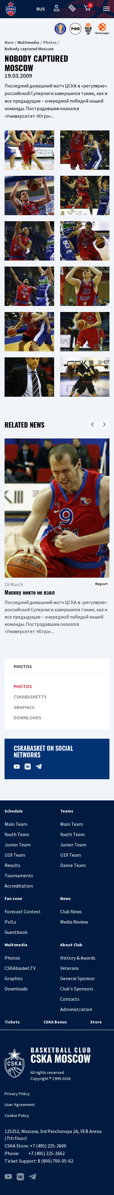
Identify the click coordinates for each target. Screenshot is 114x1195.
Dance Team (73, 865)
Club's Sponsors (76, 989)
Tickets (12, 1022)
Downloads (27, 718)
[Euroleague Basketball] (102, 29)
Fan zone (13, 898)
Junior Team (18, 845)
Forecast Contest (23, 911)
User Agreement (20, 1104)
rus (40, 9)
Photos (50, 42)
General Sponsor (77, 978)
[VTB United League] (60, 29)
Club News (71, 911)
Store (96, 1022)
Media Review (74, 922)
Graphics (24, 707)
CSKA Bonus (55, 1022)
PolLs (10, 922)
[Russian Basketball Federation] (75, 29)
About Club (71, 944)
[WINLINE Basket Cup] (88, 29)
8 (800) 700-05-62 (55, 1161)
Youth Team (17, 834)
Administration (76, 1009)
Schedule (14, 811)
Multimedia (16, 944)
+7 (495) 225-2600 (48, 1146)
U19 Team (15, 855)
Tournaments (19, 875)
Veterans (69, 968)
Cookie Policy (17, 1115)
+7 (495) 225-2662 (46, 1153)
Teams (66, 811)
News (65, 898)
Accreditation (19, 886)
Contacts (69, 999)
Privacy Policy (17, 1093)
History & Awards (77, 958)
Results (12, 865)
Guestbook (16, 932)
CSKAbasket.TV (30, 697)
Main (9, 42)
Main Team (16, 824)
